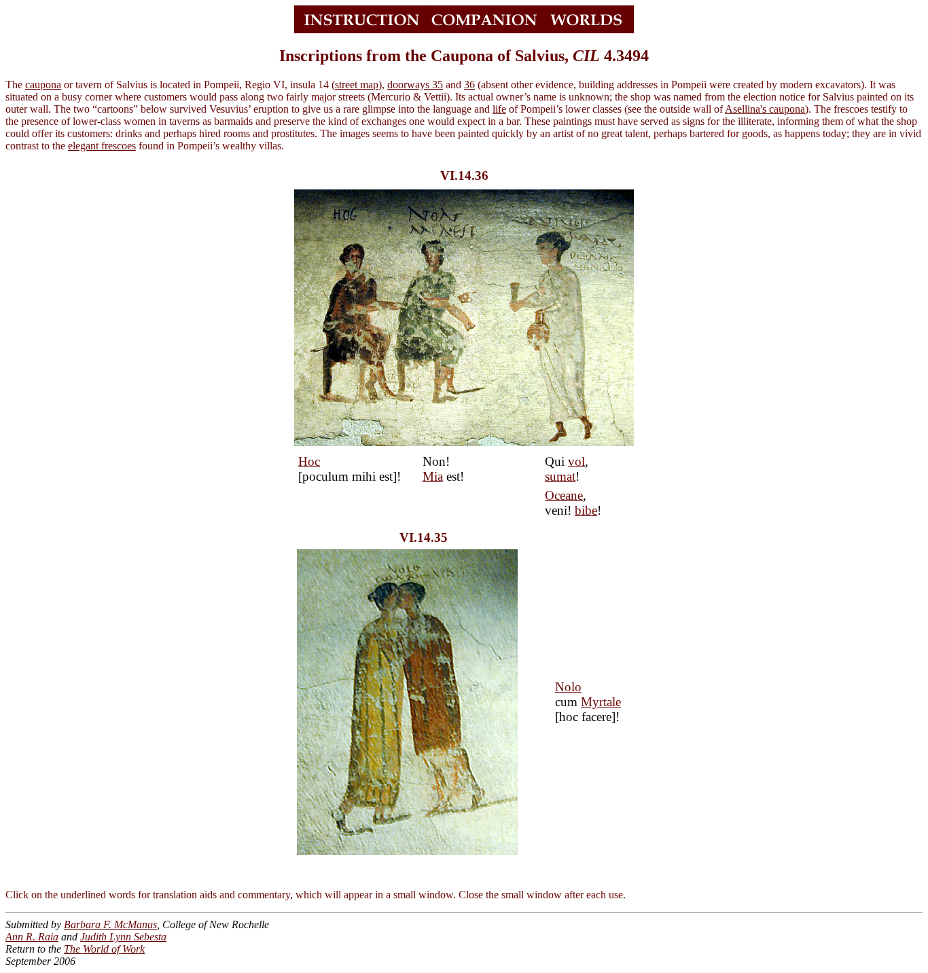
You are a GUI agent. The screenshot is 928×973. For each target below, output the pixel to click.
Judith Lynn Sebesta (123, 936)
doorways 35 (415, 84)
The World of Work (104, 949)
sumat (560, 476)
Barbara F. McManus (110, 924)
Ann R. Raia (31, 936)
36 (469, 84)
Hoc (309, 461)
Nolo (568, 687)
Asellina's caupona (765, 109)
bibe (586, 510)
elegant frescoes (102, 145)
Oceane (564, 495)
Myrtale (601, 702)
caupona (43, 84)
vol (576, 461)
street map (356, 84)
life (499, 109)
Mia (433, 476)
